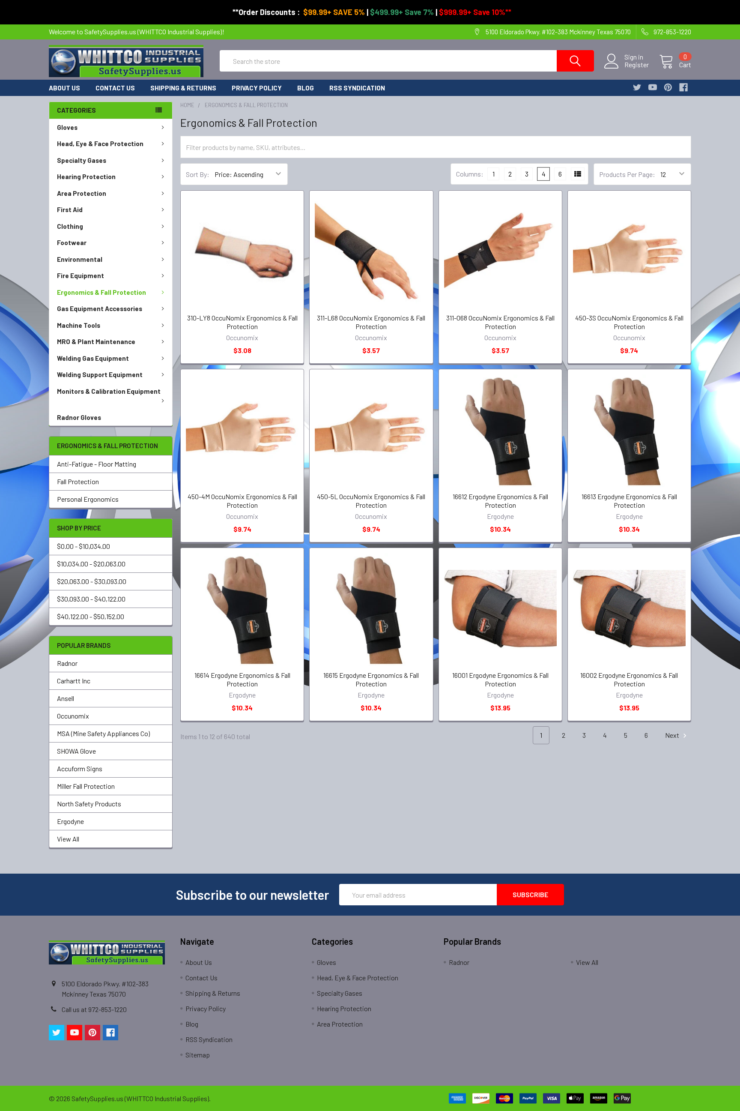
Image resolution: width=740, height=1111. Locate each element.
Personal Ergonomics (88, 499)
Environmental (79, 259)
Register (636, 65)
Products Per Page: (627, 174)
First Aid (70, 209)
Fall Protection (78, 481)
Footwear (72, 242)
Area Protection (81, 193)
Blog (305, 88)
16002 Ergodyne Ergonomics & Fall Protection (629, 679)
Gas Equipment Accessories (99, 308)
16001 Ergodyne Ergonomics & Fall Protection (500, 679)
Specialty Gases (81, 160)
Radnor (67, 663)
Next (672, 735)
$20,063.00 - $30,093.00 (91, 581)
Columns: (469, 174)
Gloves (67, 127)
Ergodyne (70, 821)
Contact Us (115, 88)
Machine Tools (78, 325)
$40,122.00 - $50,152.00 (90, 616)
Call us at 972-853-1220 (94, 1009)
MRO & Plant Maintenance (96, 341)
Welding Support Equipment (100, 374)
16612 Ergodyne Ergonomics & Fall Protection (500, 500)
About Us (64, 88)
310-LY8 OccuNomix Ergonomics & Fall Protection (242, 322)
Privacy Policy (257, 88)
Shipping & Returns (183, 88)
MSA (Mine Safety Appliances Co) (103, 733)
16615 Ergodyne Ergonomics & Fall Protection (371, 679)
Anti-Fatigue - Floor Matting (96, 464)
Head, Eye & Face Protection (100, 143)
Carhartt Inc (73, 681)
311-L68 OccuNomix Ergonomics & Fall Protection (371, 322)
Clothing (70, 226)
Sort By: (197, 174)
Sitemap (197, 1055)
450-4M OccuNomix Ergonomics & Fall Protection (242, 500)
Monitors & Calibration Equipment (109, 391)
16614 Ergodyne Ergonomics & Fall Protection (242, 679)
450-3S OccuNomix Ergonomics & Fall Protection (629, 322)
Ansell (65, 698)
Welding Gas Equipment (93, 358)
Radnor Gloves (79, 417)
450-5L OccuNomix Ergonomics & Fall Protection (371, 500)
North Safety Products (89, 804)
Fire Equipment (80, 275)
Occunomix (73, 716)
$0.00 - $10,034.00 (83, 546)
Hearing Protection (86, 176)
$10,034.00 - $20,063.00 (91, 564)
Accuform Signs (79, 768)
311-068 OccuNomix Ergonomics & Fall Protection (500, 322)
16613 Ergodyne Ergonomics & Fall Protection (629, 500)
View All (68, 839)
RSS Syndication (357, 88)
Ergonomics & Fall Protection (101, 292)
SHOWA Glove (76, 751)
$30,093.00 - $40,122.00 (91, 599)
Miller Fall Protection (86, 786)
